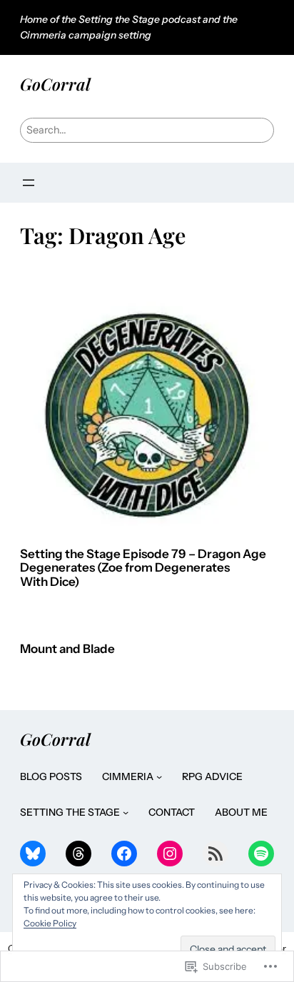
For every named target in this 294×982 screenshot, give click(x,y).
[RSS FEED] (215, 853)
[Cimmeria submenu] (159, 776)
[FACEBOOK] (124, 853)
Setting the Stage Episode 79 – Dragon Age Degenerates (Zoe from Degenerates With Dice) (143, 568)
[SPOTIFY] (261, 853)
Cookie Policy (50, 923)
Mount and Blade (67, 649)
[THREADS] (78, 853)
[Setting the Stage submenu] (125, 812)
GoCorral (55, 84)
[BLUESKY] (33, 853)
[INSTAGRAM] (170, 853)
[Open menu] (28, 182)
